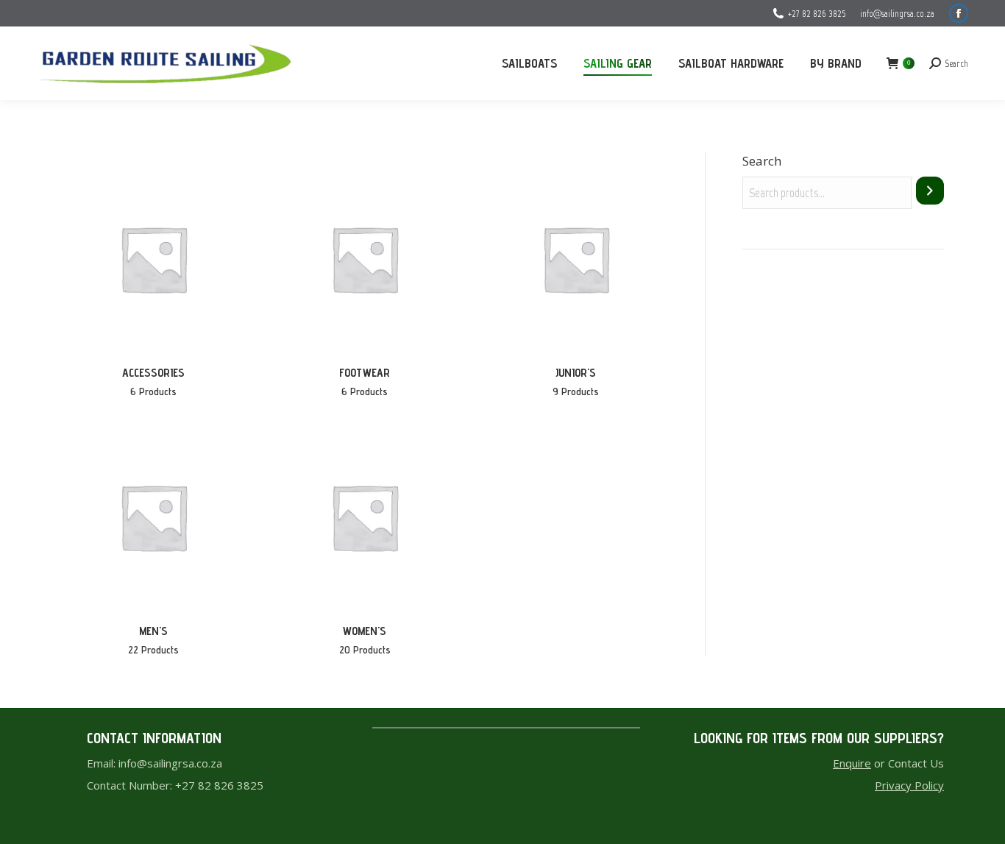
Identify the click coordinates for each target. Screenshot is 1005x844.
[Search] (930, 191)
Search (761, 160)
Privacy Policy (909, 785)
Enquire (852, 763)
